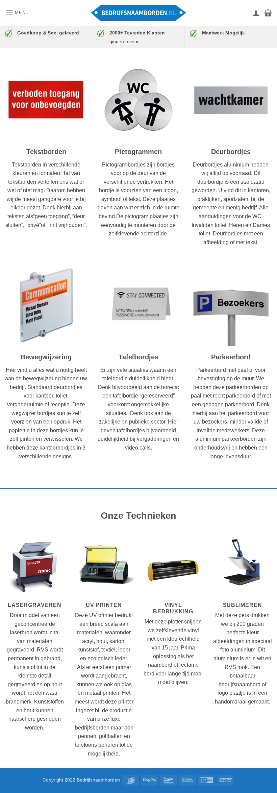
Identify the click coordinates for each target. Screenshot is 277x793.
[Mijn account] (256, 12)
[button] (17, 12)
